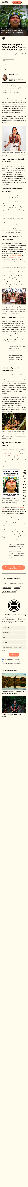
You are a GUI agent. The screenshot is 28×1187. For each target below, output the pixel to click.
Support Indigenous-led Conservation (13, 567)
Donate (16, 2)
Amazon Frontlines (16, 255)
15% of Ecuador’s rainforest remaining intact (13, 226)
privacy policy (12, 662)
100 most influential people (11, 454)
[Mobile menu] (25, 2)
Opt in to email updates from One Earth (11, 659)
